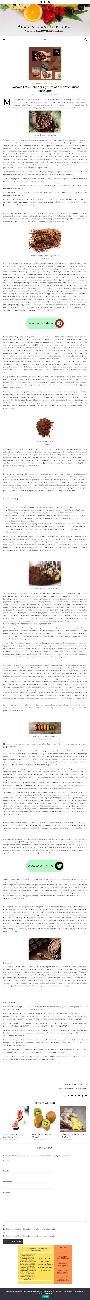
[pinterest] (49, 2)
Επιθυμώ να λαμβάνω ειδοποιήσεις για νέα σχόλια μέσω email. (29, 1229)
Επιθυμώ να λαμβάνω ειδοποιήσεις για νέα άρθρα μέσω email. (29, 1236)
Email (6, 1171)
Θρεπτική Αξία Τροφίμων (45, 83)
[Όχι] (87, 1294)
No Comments (54, 94)
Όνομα (6, 1160)
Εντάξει (45, 1297)
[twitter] (41, 2)
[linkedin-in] (45, 2)
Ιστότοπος (7, 1181)
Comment (7, 1192)
